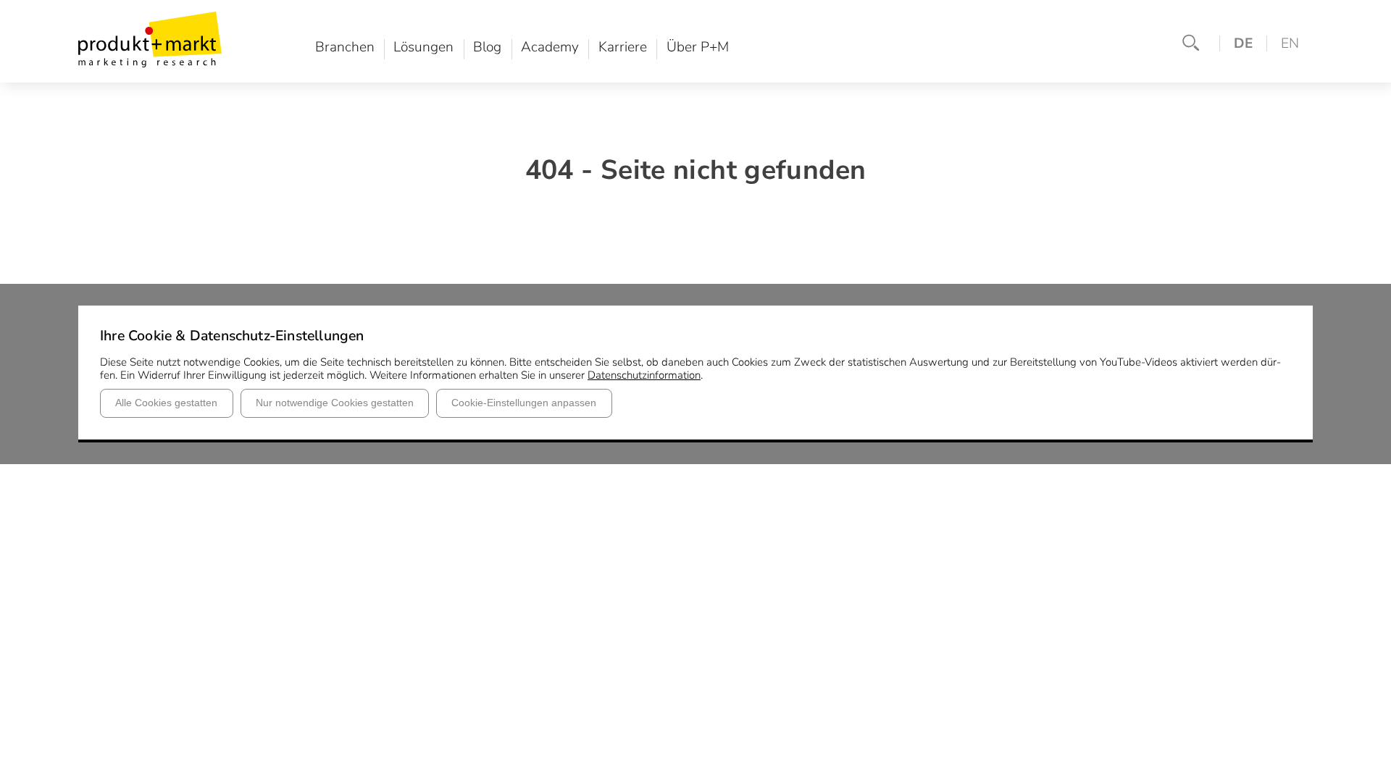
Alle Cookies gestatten (166, 403)
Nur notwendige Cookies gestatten (335, 403)
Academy (550, 47)
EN (1290, 43)
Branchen (345, 47)
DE (1243, 43)
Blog (487, 47)
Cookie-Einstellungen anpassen (523, 403)
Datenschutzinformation (644, 375)
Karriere (622, 47)
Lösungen (423, 47)
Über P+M (698, 47)
